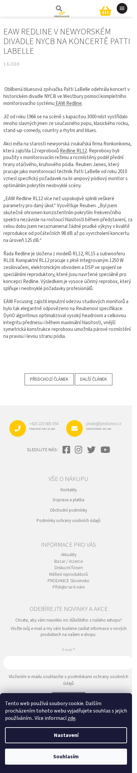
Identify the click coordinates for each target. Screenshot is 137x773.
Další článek (93, 379)
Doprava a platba (68, 500)
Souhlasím (66, 756)
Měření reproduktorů (68, 574)
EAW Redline (68, 103)
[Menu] (122, 8)
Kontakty (69, 490)
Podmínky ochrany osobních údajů (68, 521)
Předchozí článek (49, 379)
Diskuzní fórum (69, 568)
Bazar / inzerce (68, 561)
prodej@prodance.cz (103, 426)
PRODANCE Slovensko (68, 581)
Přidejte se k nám (69, 587)
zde (71, 718)
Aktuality (68, 555)
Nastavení (66, 735)
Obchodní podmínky (68, 510)
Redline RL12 (73, 150)
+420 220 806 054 (44, 426)
